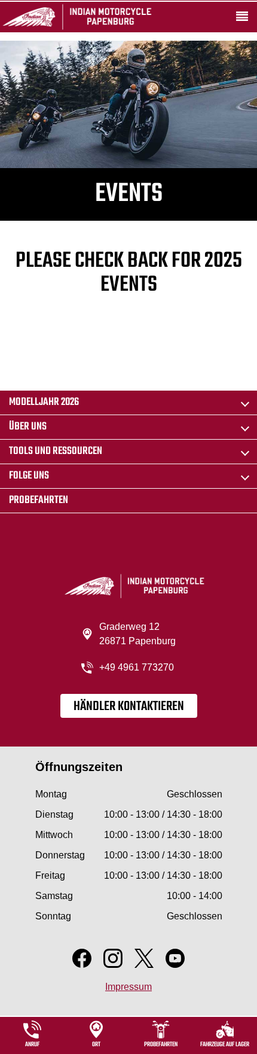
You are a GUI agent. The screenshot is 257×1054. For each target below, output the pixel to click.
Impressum (128, 987)
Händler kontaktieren (129, 706)
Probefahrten (38, 500)
